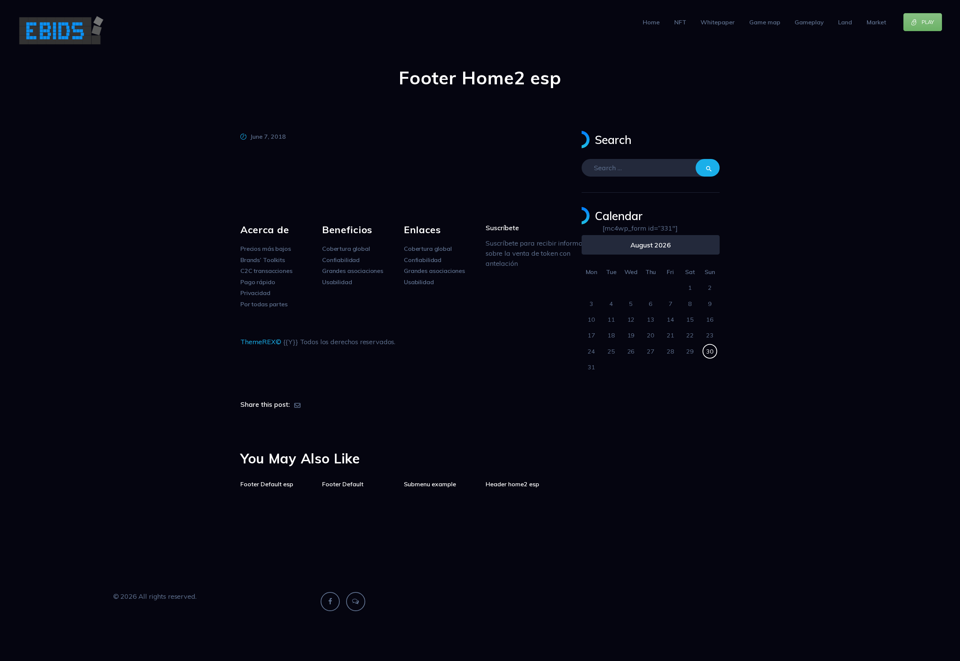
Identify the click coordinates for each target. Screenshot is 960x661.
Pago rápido (257, 282)
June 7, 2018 (268, 136)
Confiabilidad (341, 260)
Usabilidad (337, 282)
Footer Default (342, 484)
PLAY (928, 22)
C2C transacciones (266, 270)
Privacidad (255, 293)
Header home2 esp (512, 484)
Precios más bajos (265, 248)
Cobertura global (346, 248)
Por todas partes (264, 304)
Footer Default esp (266, 484)
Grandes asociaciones (352, 270)
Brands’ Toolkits (262, 260)
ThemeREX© (261, 341)
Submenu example (430, 484)
